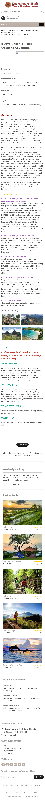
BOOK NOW (22, 444)
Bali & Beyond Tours (16, 30)
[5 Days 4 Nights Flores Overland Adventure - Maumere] (32, 333)
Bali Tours (7, 527)
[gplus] (15, 764)
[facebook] (3, 764)
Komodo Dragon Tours (9, 32)
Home (3, 30)
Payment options (9, 751)
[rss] (11, 764)
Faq (4, 746)
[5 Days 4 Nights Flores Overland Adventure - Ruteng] (11, 333)
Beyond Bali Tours (32, 30)
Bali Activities (8, 596)
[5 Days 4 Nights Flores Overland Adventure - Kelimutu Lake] (32, 319)
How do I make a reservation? (14, 748)
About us (9, 792)
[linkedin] (19, 764)
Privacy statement (31, 797)
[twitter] (23, 764)
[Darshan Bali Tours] (22, 5)
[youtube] (7, 764)
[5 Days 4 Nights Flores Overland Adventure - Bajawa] (11, 319)
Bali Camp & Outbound (12, 562)
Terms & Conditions (14, 797)
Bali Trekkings (9, 630)
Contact (17, 792)
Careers (34, 792)
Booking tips (7, 753)
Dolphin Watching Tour (13, 665)
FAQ (25, 792)
